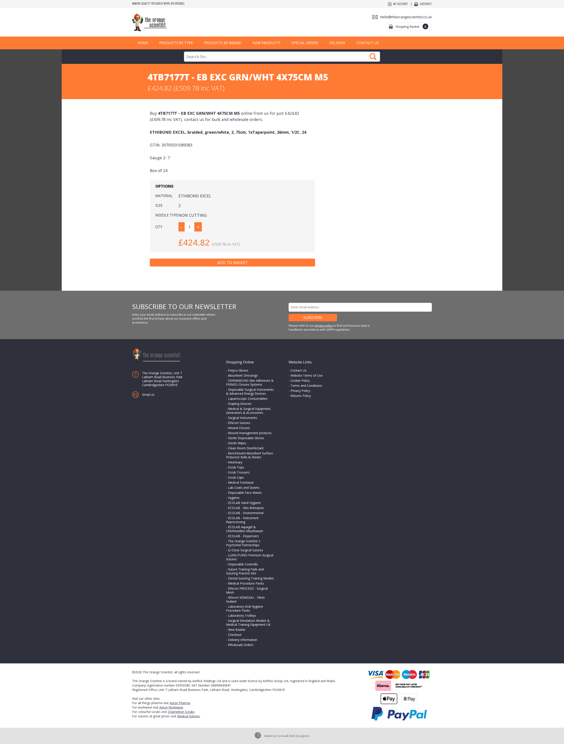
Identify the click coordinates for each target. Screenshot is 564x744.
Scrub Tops (236, 467)
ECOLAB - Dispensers (243, 536)
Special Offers (304, 43)
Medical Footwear (241, 482)
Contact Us (367, 43)
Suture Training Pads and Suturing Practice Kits (245, 571)
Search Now (373, 56)
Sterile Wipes (237, 443)
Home (143, 43)
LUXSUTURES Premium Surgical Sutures (249, 557)
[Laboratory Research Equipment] (163, 22)
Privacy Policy (300, 391)
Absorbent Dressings (243, 375)
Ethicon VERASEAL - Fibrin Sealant (245, 599)
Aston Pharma (180, 703)
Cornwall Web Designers (293, 736)
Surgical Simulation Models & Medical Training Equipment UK (248, 622)
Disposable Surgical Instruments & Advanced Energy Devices (250, 391)
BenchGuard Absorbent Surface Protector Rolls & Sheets (249, 455)
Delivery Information (242, 640)
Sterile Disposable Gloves (246, 438)
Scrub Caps (236, 477)
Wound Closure (239, 428)
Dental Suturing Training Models (251, 578)
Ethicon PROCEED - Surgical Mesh (247, 590)
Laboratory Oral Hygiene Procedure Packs (244, 608)
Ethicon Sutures (239, 423)
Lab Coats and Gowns (244, 487)
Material (164, 195)
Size (159, 205)
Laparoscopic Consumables (247, 398)
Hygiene (233, 498)
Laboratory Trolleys (242, 615)
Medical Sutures (188, 716)
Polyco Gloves (238, 370)
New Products (266, 43)
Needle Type (166, 215)
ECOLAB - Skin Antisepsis (246, 508)
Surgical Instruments (242, 418)
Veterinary (235, 462)
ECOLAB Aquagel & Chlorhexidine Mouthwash (244, 529)
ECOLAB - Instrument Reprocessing (242, 520)
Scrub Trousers (239, 472)
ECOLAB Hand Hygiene (244, 503)
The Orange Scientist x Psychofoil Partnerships (243, 543)
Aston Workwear (171, 707)
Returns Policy (301, 396)
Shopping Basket (410, 26)
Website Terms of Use (307, 375)
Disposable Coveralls (243, 564)
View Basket (236, 629)
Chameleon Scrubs (181, 712)
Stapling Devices (239, 404)
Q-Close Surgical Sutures (245, 550)
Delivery (337, 43)
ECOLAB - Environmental (245, 513)
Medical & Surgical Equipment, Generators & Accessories (248, 411)
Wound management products (250, 433)
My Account (400, 4)
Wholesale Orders (240, 645)
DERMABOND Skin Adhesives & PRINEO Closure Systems (250, 382)
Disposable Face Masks (245, 492)
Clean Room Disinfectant (246, 448)
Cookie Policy (300, 380)
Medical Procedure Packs (246, 583)
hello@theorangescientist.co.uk (406, 17)
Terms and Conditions (306, 385)
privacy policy (324, 326)
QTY (158, 226)
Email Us (148, 394)
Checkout (426, 4)
